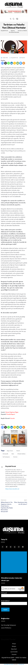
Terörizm (15, 456)
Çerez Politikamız (6, 628)
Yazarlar (14, 654)
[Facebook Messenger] (20, 63)
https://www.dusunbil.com (12, 489)
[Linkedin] (11, 63)
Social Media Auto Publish (8, 664)
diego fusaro (10, 450)
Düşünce (23, 57)
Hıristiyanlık (5, 453)
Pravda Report (10, 414)
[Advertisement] (14, 562)
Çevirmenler (14, 651)
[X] (5, 63)
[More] (23, 63)
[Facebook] (2, 63)
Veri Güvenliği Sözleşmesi (8, 625)
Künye (14, 643)
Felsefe (18, 450)
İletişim (14, 646)
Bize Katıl (14, 649)
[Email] (17, 63)
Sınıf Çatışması (6, 456)
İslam (13, 453)
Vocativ (12, 418)
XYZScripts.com (21, 664)
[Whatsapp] (8, 63)
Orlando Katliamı (21, 453)
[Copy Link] (14, 63)
